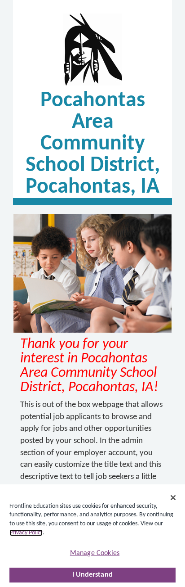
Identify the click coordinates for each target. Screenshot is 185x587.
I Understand (92, 574)
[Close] (173, 498)
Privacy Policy (26, 532)
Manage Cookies (94, 553)
